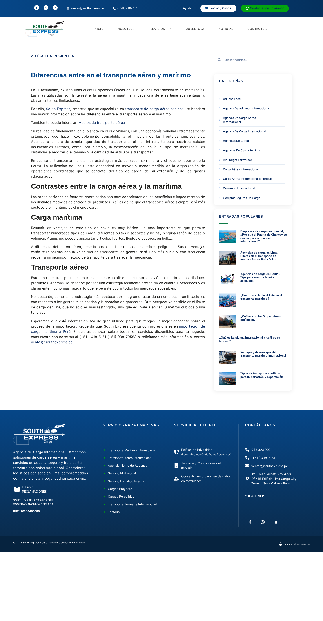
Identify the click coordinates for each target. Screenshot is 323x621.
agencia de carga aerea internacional (239, 120)
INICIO (99, 29)
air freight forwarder (237, 160)
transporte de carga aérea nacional (155, 109)
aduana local (232, 99)
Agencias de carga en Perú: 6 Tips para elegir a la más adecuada (260, 277)
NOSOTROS (126, 29)
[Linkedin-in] (275, 522)
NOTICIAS (225, 29)
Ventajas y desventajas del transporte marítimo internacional (263, 354)
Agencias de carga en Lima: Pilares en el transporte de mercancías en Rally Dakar (259, 256)
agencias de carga (236, 140)
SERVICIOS (157, 29)
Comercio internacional (239, 188)
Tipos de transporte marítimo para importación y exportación (261, 375)
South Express (57, 109)
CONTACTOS (257, 29)
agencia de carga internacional (244, 131)
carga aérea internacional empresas (247, 178)
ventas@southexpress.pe (52, 342)
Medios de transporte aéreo (101, 122)
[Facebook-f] (250, 522)
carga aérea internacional (240, 169)
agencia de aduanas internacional (246, 108)
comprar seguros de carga (241, 198)
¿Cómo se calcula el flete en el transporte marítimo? (261, 296)
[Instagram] (263, 522)
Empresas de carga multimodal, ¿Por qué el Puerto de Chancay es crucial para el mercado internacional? (263, 236)
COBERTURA (195, 29)
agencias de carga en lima (241, 150)
